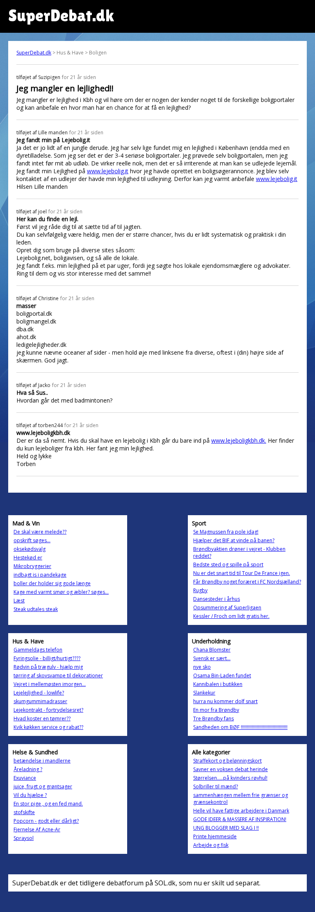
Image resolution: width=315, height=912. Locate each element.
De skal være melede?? (40, 531)
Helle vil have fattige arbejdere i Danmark (241, 810)
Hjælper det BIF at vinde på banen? (233, 540)
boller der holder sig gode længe (52, 583)
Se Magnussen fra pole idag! (225, 531)
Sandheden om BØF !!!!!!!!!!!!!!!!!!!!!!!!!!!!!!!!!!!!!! (240, 727)
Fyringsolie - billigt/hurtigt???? (47, 658)
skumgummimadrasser (40, 701)
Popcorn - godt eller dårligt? (46, 820)
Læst (19, 600)
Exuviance (25, 777)
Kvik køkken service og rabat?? (48, 727)
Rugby (200, 590)
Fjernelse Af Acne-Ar (37, 829)
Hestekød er (28, 557)
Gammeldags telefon (38, 649)
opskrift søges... (32, 540)
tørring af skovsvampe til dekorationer (58, 675)
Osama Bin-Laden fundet (222, 675)
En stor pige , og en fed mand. (48, 803)
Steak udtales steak (36, 609)
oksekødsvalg (30, 548)
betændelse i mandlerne (42, 760)
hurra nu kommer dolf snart (225, 701)
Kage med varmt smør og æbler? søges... (61, 591)
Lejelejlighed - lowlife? (39, 692)
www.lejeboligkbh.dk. (238, 440)
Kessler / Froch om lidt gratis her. (231, 616)
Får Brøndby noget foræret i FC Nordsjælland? (247, 581)
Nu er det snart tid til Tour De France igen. (241, 573)
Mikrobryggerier (32, 566)
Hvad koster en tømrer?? (42, 718)
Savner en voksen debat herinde (230, 769)
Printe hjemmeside (215, 836)
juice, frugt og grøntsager (43, 786)
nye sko (202, 666)
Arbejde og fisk (210, 845)
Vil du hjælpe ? (30, 795)
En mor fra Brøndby (216, 709)
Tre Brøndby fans (213, 718)
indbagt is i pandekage (40, 574)
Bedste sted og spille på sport (228, 564)
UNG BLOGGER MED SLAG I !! (226, 827)
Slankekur (204, 692)
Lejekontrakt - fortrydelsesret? (48, 709)
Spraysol (24, 838)
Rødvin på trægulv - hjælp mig (48, 666)
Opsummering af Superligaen (227, 607)
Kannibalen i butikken (217, 684)
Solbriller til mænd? (215, 786)
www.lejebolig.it (107, 171)
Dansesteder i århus (216, 598)
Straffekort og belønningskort (227, 760)
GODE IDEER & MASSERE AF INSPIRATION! (239, 819)
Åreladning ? (28, 769)
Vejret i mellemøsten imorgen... (50, 684)
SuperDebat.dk (33, 52)
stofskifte (24, 812)
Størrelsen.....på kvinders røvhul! (230, 777)
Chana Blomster (212, 649)
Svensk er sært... (212, 658)
